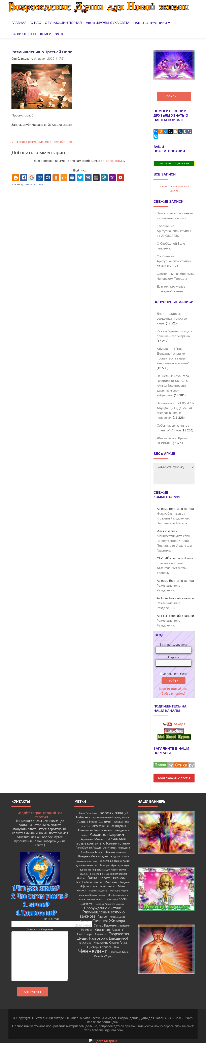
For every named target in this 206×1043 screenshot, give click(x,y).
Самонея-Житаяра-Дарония (100, 923)
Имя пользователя (173, 644)
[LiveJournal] (180, 131)
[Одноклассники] (160, 131)
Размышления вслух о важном (102, 914)
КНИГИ (45, 34)
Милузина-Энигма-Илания (91, 895)
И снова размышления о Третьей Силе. (42, 141)
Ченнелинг (92, 951)
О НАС (36, 22)
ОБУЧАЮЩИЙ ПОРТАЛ (63, 22)
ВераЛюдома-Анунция (91, 852)
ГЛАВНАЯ (19, 22)
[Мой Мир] (165, 131)
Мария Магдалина (98, 891)
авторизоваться (112, 160)
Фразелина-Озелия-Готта (110, 942)
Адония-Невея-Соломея (94, 821)
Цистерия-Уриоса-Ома (103, 947)
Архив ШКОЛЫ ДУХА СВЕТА (107, 22)
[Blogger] (175, 131)
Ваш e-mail (52, 918)
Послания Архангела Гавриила (109, 904)
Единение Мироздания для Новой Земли (103, 869)
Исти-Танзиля (107, 886)
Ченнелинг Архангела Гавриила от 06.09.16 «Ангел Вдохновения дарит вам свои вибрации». (173, 385)
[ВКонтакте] (155, 131)
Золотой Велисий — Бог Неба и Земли (102, 880)
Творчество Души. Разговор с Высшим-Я (103, 936)
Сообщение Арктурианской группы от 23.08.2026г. (174, 230)
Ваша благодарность (174, 163)
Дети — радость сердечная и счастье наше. (172, 318)
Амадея (179, 724)
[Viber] (189, 131)
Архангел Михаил (93, 839)
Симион (100, 934)
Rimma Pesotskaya (88, 813)
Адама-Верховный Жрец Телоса (111, 818)
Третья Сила (85, 943)
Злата (92, 878)
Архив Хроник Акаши (88, 847)
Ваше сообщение (40, 929)
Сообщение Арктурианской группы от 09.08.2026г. (174, 261)
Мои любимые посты (174, 778)
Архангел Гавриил (107, 834)
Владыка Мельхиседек (93, 856)
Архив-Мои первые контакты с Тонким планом (102, 841)
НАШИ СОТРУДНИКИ (150, 23)
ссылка (67, 124)
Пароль (173, 657)
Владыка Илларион (116, 852)
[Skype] (155, 136)
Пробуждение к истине (103, 908)
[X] (170, 131)
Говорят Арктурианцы (114, 865)
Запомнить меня (174, 673)
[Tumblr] (184, 131)
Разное (102, 916)
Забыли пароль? (173, 693)
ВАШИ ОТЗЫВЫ (23, 34)
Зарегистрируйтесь (173, 688)
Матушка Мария (119, 890)
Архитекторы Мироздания (116, 848)
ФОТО (60, 34)
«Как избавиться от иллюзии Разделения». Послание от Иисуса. (173, 518)
